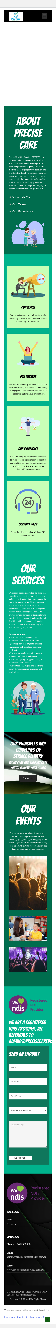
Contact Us (28, 778)
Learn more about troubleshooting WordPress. (26, 1317)
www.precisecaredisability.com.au (25, 1269)
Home (9, 1219)
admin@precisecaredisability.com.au (26, 1256)
